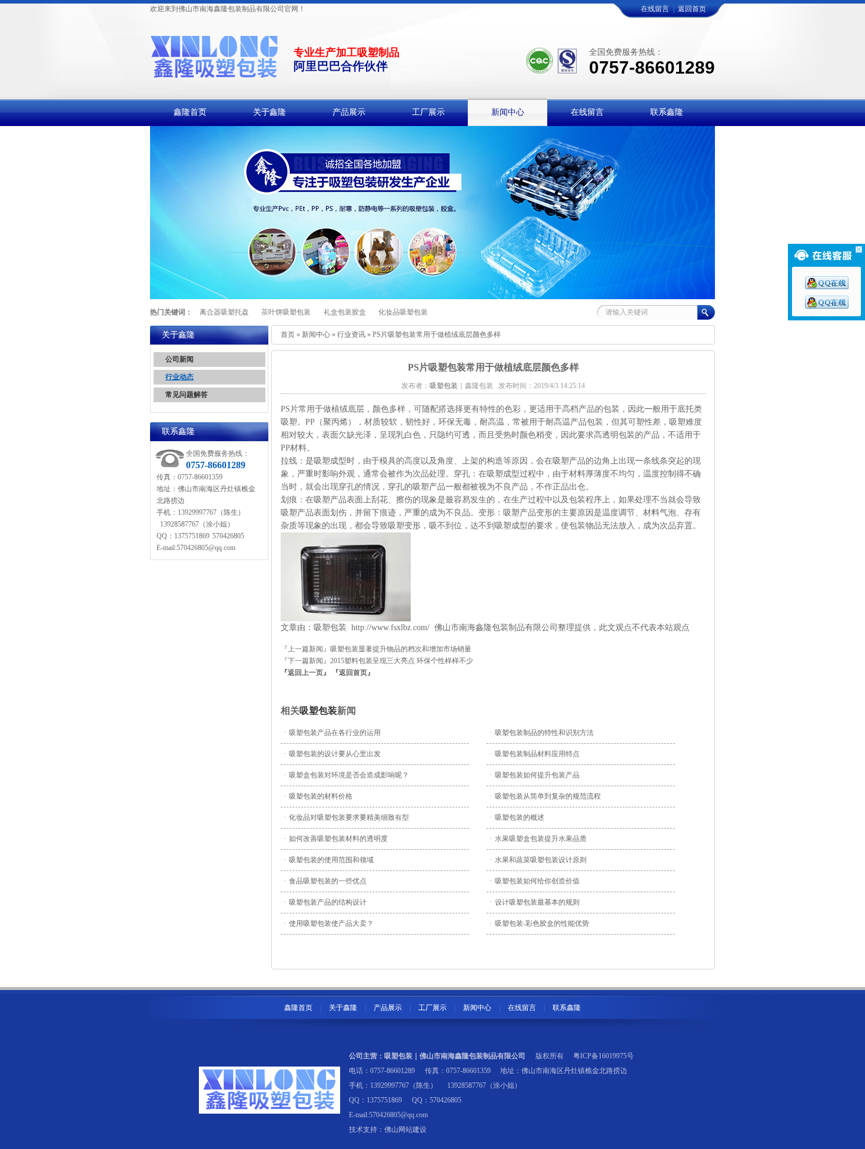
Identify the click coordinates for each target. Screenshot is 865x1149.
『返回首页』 (353, 672)
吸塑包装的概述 (517, 817)
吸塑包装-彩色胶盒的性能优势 (539, 923)
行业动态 (179, 377)
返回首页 (692, 9)
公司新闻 (179, 359)
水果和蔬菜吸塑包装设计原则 (538, 860)
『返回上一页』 (305, 672)
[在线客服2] (827, 306)
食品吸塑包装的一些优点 (325, 881)
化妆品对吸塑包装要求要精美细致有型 (346, 817)
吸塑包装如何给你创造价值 (535, 881)
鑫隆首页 (298, 1008)
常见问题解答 (186, 394)
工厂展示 (432, 1008)
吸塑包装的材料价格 (318, 796)
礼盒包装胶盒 (345, 312)
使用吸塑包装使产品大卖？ (329, 923)
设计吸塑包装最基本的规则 (535, 902)
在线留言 (655, 9)
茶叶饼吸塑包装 (286, 312)
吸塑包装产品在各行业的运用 (332, 733)
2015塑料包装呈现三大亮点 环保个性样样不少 (401, 661)
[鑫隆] (215, 72)
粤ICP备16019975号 (603, 1056)
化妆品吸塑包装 (403, 312)
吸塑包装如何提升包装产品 (535, 775)
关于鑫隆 (343, 1008)
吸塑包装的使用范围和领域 (329, 860)
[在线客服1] (827, 287)
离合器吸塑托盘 (224, 312)
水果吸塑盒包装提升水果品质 (538, 839)
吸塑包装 (318, 711)
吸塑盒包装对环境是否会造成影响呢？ (346, 775)
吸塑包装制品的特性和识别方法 (542, 733)
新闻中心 (316, 334)
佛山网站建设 (405, 1129)
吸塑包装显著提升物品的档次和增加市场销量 (400, 649)
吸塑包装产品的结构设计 (325, 902)
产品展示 (388, 1008)
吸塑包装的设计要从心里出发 (332, 754)
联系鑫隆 (567, 1008)
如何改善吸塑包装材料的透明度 (336, 839)
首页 (288, 334)
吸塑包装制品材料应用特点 (535, 754)
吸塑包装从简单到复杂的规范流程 (545, 796)
